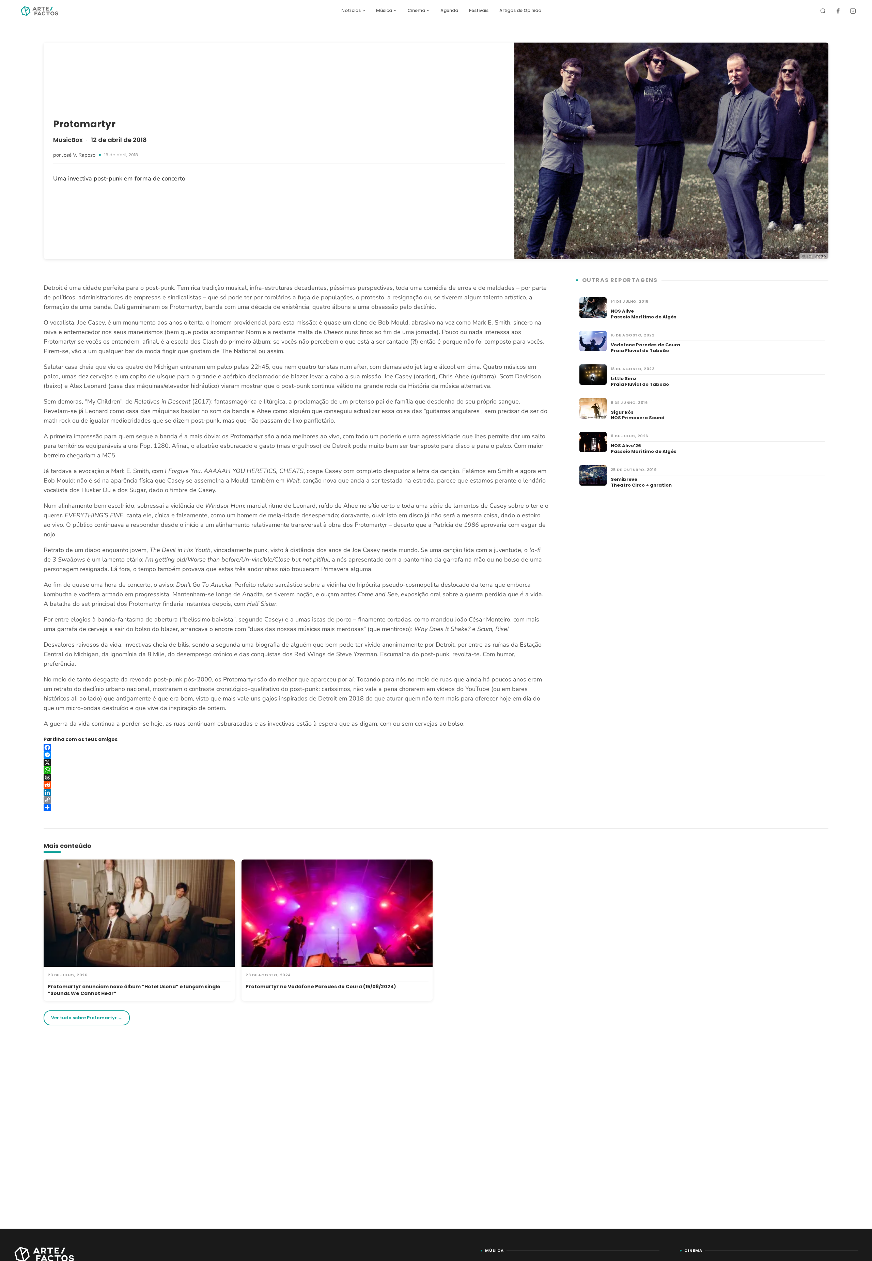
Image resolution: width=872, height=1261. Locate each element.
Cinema (416, 10)
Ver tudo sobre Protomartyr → (86, 1017)
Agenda (449, 10)
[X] (296, 762)
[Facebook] (837, 10)
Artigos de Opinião (520, 10)
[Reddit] (296, 785)
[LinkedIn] (296, 792)
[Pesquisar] (823, 10)
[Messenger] (296, 755)
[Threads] (296, 777)
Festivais (478, 10)
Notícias (351, 10)
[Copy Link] (296, 800)
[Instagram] (852, 10)
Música (384, 10)
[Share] (296, 807)
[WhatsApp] (296, 770)
